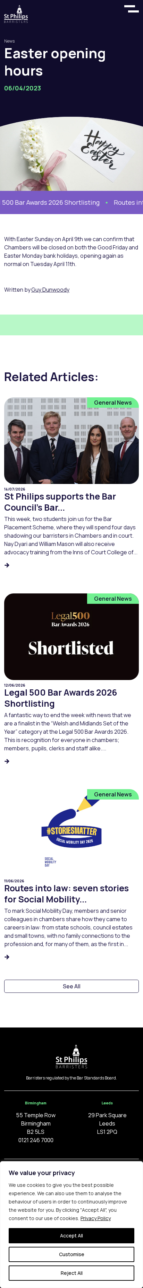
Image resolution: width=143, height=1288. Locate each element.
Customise (71, 1254)
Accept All (71, 1235)
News (9, 41)
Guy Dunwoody (50, 289)
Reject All (72, 1273)
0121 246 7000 (35, 1140)
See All (72, 986)
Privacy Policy (96, 1218)
